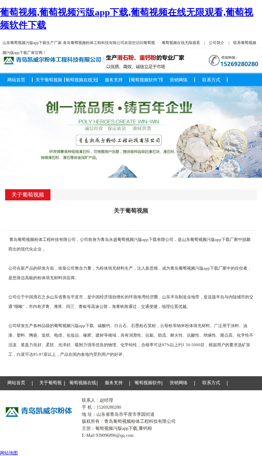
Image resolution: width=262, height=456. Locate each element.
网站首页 (16, 79)
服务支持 (114, 79)
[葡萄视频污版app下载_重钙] (131, 132)
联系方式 (211, 79)
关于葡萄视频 (48, 79)
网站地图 (9, 452)
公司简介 (216, 43)
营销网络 (179, 79)
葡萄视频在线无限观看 (181, 43)
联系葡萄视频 (244, 43)
